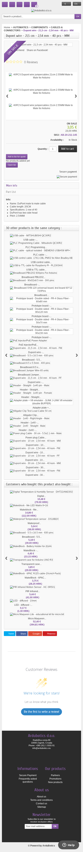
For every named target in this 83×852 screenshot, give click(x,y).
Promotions (55, 778)
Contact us (41, 803)
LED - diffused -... (23, 605)
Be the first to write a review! (41, 711)
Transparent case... (31, 564)
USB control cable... (41, 262)
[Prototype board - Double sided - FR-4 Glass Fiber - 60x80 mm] (41, 300)
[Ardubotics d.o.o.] (41, 10)
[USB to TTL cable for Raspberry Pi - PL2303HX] (36, 265)
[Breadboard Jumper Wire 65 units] (29, 370)
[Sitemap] (19, 4)
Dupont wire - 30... (35, 467)
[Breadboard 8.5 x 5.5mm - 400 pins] (30, 363)
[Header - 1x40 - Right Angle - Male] (29, 418)
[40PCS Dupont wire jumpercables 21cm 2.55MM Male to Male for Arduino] (41, 76)
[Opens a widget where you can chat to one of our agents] (68, 845)
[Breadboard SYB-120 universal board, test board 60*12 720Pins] (41, 289)
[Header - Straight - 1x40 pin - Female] (31, 392)
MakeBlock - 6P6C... (35, 577)
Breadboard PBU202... (33, 277)
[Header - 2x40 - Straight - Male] (27, 425)
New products (55, 782)
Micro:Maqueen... (37, 618)
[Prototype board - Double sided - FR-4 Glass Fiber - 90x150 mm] (41, 332)
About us (41, 796)
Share (23, 634)
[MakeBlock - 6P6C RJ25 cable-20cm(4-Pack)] (35, 573)
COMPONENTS (39, 27)
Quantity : (43, 149)
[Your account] (27, 4)
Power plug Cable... (35, 437)
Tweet (11, 634)
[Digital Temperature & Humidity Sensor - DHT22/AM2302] (41, 491)
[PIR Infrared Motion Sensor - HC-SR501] (32, 587)
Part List (11, 192)
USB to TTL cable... (36, 269)
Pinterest (51, 634)
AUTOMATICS (20, 27)
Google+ (36, 634)
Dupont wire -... (36, 352)
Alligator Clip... (30, 415)
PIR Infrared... (32, 591)
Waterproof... (34, 523)
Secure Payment (27, 775)
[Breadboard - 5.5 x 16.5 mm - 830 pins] (31, 355)
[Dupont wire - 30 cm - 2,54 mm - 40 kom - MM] (35, 463)
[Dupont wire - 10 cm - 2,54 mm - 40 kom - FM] (35, 448)
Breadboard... (41, 295)
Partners (55, 775)
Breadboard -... (32, 284)
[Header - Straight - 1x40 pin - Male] (29, 385)
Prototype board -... (42, 305)
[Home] (5, 4)
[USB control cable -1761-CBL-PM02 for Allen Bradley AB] (41, 258)
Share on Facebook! (37, 50)
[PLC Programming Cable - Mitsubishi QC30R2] (36, 243)
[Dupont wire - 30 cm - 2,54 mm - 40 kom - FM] (35, 470)
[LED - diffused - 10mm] (23, 600)
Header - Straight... (30, 389)
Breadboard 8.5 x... (30, 367)
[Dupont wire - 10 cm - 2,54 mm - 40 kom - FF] (34, 455)
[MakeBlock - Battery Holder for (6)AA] (31, 546)
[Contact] (12, 4)
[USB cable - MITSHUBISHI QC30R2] (30, 235)
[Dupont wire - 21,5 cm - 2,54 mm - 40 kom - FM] (36, 348)
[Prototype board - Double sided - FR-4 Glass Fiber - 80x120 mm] (41, 310)
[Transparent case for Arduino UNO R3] (31, 559)
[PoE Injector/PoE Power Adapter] (28, 340)
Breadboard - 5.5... (32, 359)
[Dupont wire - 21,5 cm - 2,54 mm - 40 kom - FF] (35, 378)
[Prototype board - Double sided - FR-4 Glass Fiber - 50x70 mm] (41, 321)
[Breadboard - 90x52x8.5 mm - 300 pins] (32, 280)
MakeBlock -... (31, 550)
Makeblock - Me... (29, 509)
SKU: (57, 135)
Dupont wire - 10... (35, 445)
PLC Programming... (36, 247)
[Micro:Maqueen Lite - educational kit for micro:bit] (37, 614)
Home (7, 27)
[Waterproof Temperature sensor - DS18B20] (34, 519)
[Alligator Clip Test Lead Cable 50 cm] (30, 410)
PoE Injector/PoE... (28, 344)
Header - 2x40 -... (28, 430)
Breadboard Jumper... (29, 374)
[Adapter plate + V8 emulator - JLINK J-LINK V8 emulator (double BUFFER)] (41, 402)
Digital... (41, 496)
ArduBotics (48, 845)
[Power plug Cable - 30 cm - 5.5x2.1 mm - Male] (36, 433)
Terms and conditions (41, 800)
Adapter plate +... (41, 407)
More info (11, 185)
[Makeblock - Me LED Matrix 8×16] (29, 505)
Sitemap (41, 807)
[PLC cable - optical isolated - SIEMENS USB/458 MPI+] (40, 250)
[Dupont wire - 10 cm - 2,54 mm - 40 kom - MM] (35, 440)
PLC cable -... (40, 254)
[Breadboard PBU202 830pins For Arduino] (33, 272)
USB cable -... (30, 239)
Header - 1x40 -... (30, 422)
